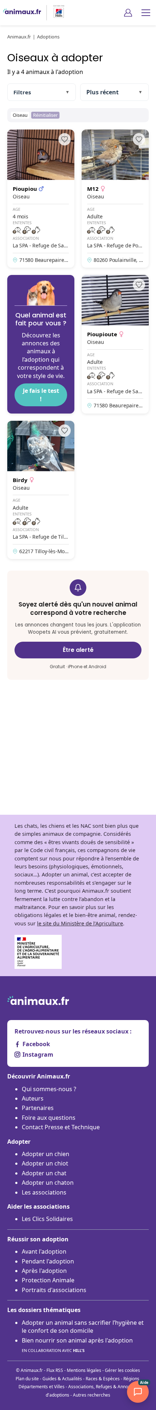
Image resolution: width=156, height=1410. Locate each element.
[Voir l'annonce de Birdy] (40, 490)
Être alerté (78, 650)
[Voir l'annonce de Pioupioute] (115, 344)
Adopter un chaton (48, 1183)
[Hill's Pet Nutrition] (55, 12)
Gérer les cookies (122, 1370)
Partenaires (38, 1108)
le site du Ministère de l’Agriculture (80, 923)
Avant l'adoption (44, 1251)
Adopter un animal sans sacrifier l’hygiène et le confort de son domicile (83, 1327)
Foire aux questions (48, 1118)
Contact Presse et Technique (61, 1127)
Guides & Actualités (62, 1379)
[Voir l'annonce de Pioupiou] (40, 199)
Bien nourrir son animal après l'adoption (77, 1344)
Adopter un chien (45, 1154)
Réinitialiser (45, 115)
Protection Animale (48, 1280)
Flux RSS (54, 1370)
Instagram (37, 1054)
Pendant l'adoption (48, 1261)
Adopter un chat (44, 1173)
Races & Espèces (103, 1379)
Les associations (44, 1192)
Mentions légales (84, 1370)
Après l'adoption (44, 1271)
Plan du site (27, 1379)
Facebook (36, 1044)
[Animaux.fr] (22, 12)
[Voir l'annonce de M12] (115, 199)
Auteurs (33, 1098)
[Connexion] (128, 13)
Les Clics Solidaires (47, 1219)
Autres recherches (91, 1395)
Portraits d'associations (54, 1290)
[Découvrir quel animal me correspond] (40, 344)
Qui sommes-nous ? (49, 1089)
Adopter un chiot (45, 1163)
